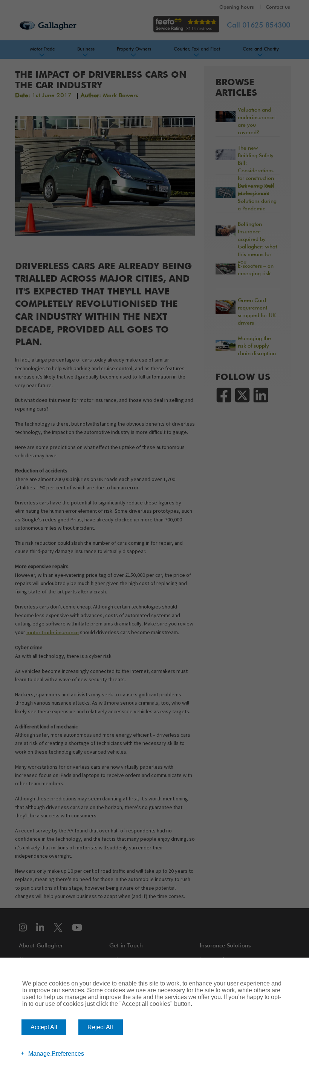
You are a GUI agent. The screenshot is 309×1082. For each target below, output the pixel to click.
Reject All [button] (100, 1027)
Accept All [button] (44, 1027)
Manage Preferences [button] (56, 1053)
